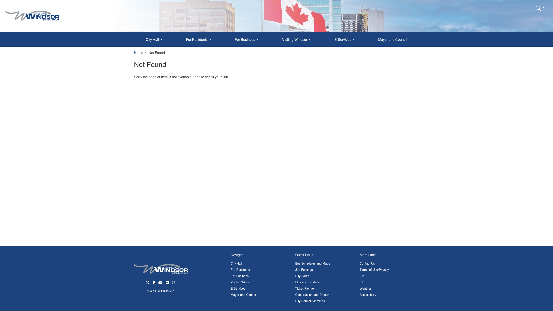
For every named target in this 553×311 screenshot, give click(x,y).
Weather (365, 288)
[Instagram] (174, 282)
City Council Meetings (310, 301)
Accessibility (368, 294)
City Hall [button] (153, 39)
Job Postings (304, 269)
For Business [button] (245, 39)
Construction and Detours (312, 294)
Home (138, 52)
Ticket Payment (305, 288)
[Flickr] (167, 282)
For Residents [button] (197, 39)
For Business (240, 276)
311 (362, 282)
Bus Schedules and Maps (312, 263)
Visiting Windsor (242, 282)
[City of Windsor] (32, 12)
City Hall (236, 263)
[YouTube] (160, 282)
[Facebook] (154, 282)
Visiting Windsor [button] (295, 39)
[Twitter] (147, 282)
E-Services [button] (343, 39)
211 (362, 276)
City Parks (302, 276)
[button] (540, 8)
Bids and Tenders (307, 282)
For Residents (240, 269)
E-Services (238, 288)
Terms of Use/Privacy (374, 269)
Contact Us (367, 263)
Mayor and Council (392, 39)
